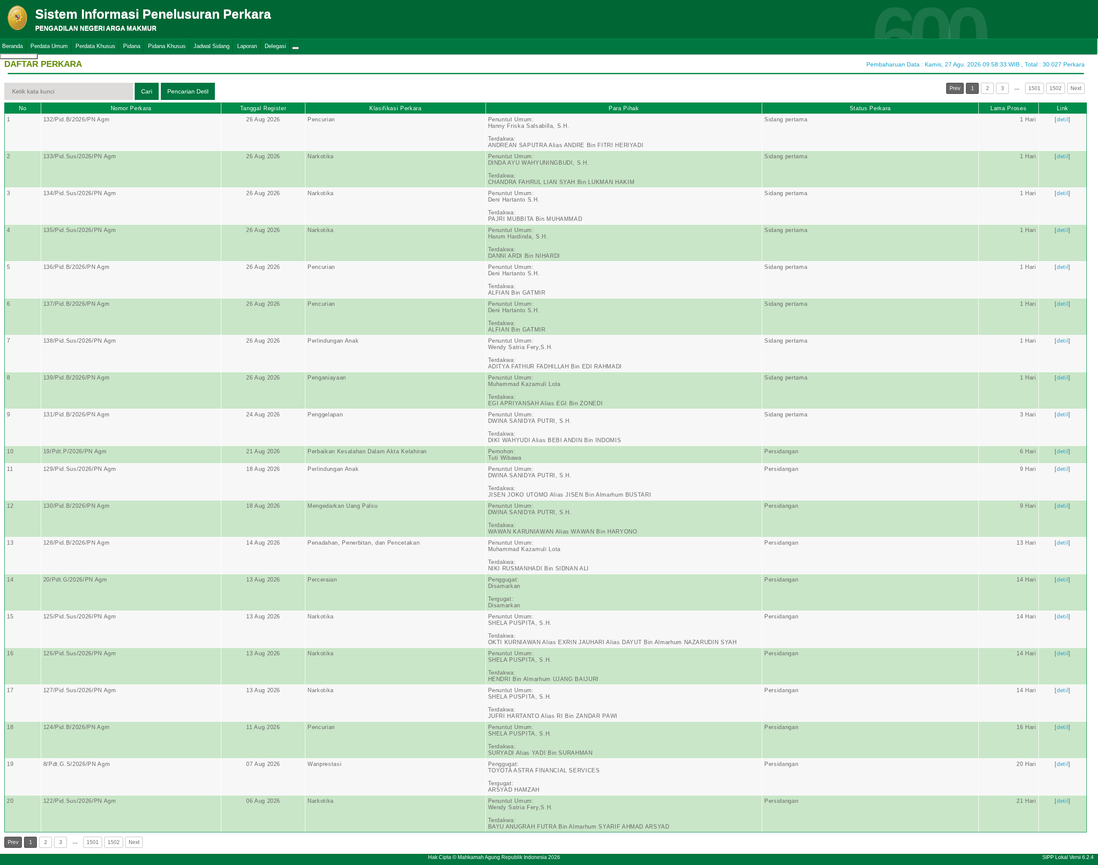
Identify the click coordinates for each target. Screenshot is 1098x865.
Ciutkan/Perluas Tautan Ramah (295, 48)
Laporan (247, 46)
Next (1076, 88)
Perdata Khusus (95, 46)
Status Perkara (870, 108)
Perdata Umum (49, 46)
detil (1062, 119)
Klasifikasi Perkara (395, 108)
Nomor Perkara (131, 108)
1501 (1035, 88)
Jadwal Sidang (211, 46)
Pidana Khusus (167, 46)
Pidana (131, 46)
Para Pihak (624, 108)
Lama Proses (1008, 108)
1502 (1056, 88)
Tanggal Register (263, 108)
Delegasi (275, 46)
